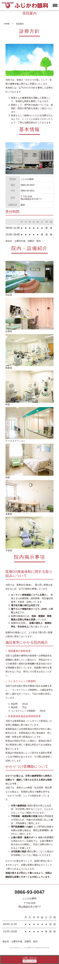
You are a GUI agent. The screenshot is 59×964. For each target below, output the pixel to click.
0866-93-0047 (30, 892)
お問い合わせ (29, 958)
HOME (7, 24)
